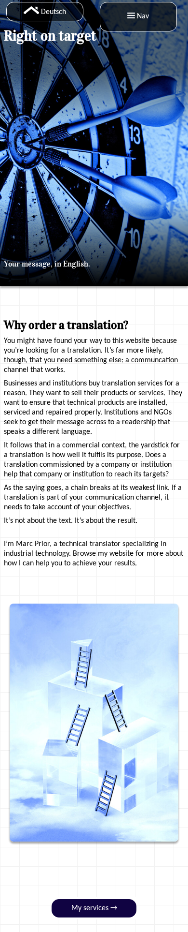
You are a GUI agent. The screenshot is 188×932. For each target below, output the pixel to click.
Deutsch (53, 12)
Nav (143, 16)
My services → (94, 908)
